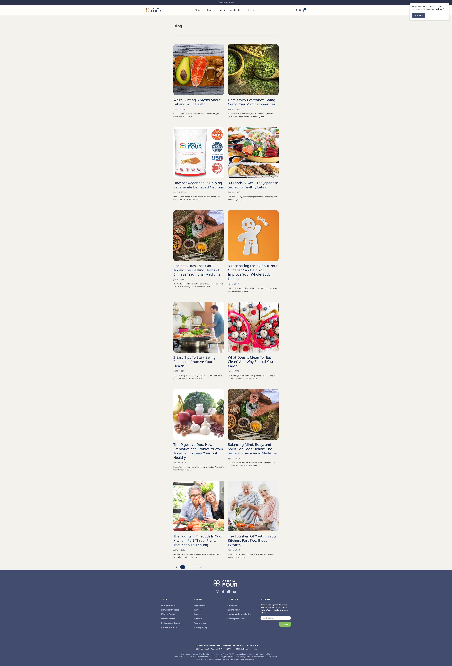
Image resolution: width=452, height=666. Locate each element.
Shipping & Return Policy (239, 614)
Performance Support (171, 623)
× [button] (447, 4)
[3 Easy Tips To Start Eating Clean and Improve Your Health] (198, 327)
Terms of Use (200, 623)
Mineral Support (169, 614)
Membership (200, 605)
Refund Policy (233, 610)
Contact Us (232, 605)
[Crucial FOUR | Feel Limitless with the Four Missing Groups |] (153, 10)
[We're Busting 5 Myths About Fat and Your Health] (198, 69)
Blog (196, 614)
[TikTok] (223, 591)
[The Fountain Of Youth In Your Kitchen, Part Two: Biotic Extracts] (253, 506)
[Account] (299, 10)
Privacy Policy (200, 627)
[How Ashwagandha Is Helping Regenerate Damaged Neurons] (198, 152)
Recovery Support (169, 627)
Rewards (198, 610)
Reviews (198, 618)
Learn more (418, 15)
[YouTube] (234, 591)
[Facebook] (228, 591)
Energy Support (168, 605)
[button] (295, 10)
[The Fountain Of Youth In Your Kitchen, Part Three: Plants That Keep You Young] (198, 506)
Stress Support (168, 618)
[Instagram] (217, 591)
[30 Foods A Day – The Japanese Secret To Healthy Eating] (253, 152)
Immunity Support (170, 610)
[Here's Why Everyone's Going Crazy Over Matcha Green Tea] (253, 69)
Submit (285, 624)
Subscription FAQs (236, 618)
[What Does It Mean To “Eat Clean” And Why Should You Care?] (253, 327)
